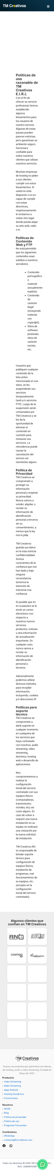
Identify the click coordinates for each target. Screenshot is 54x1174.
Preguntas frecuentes (15, 1125)
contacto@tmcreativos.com (18, 1140)
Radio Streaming (12, 1085)
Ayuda (7, 1108)
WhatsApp (9, 1135)
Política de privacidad (15, 1117)
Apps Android (11, 1090)
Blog (6, 1112)
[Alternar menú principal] (48, 6)
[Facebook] (4, 1146)
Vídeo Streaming (12, 1081)
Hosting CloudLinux (14, 1094)
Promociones (11, 1098)
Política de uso (11, 1121)
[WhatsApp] (11, 1146)
